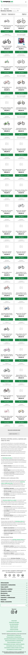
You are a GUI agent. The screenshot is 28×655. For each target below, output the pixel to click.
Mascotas (3, 599)
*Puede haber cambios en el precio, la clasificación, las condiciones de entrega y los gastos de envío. (14, 652)
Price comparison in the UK (14, 642)
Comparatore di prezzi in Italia (14, 649)
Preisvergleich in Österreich (14, 635)
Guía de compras (14, 629)
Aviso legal (14, 620)
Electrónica (4, 593)
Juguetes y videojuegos (8, 597)
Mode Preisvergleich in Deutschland (14, 640)
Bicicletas (6, 8)
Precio (3, 14)
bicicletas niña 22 (19, 521)
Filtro (25, 14)
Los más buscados (14, 624)
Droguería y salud (6, 591)
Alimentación (5, 582)
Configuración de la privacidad (14, 631)
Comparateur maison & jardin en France (14, 647)
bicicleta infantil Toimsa (18, 539)
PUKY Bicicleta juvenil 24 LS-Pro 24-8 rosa (7, 26)
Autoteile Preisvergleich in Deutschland (14, 638)
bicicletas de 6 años (7, 457)
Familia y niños (5, 595)
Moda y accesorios (6, 601)
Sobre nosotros (14, 627)
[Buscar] (2, 5)
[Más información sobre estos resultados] (17, 10)
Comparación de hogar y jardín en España (14, 644)
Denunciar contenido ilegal (14, 430)
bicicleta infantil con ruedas (9, 500)
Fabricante (10, 14)
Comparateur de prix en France (14, 645)
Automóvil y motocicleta (8, 584)
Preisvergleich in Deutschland (14, 637)
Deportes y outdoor (6, 589)
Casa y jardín (4, 587)
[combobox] (15, 5)
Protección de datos (14, 622)
